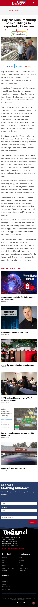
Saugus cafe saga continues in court (14, 468)
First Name (4, 500)
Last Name (4, 507)
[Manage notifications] (33, 603)
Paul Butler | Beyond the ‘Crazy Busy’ (15, 332)
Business (17, 10)
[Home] (2, 10)
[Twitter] (17, 602)
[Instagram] (20, 602)
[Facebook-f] (13, 602)
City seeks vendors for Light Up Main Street (17, 365)
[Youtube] (24, 602)
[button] (5, 2)
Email (2, 514)
